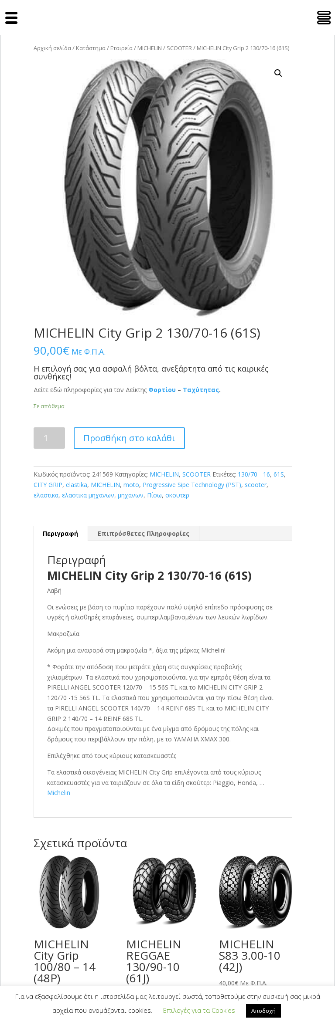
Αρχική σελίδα (52, 48)
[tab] (60, 533)
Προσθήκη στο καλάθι (129, 438)
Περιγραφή (60, 533)
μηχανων (131, 495)
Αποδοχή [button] (263, 1011)
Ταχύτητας (201, 390)
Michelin (58, 792)
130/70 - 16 (254, 474)
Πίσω (154, 495)
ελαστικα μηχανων (88, 495)
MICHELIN (149, 48)
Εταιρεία (121, 48)
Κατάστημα (91, 48)
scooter (256, 484)
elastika (76, 484)
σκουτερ (177, 495)
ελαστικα (46, 495)
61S (278, 474)
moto (131, 484)
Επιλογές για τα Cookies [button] (199, 1010)
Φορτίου (162, 390)
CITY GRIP (48, 484)
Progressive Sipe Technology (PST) (192, 484)
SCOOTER (179, 48)
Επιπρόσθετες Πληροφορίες (143, 533)
